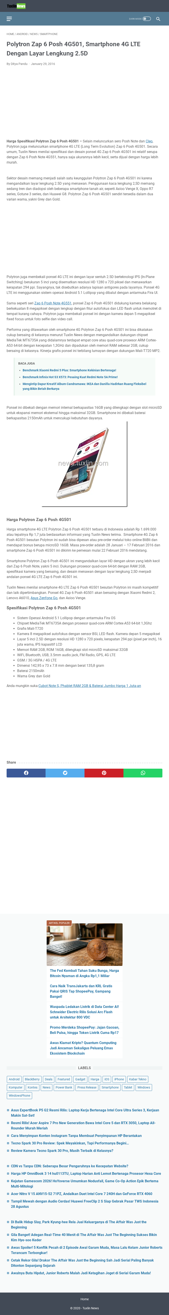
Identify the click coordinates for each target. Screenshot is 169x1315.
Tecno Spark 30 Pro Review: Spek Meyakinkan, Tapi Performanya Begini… (70, 1143)
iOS (107, 1079)
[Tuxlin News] (19, 6)
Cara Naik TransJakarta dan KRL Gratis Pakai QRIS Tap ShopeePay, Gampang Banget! (81, 991)
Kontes (32, 1087)
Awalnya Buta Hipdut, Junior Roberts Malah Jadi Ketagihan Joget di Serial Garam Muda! (81, 1273)
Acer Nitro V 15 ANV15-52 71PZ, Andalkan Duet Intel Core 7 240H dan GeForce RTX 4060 (81, 1194)
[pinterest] (103, 773)
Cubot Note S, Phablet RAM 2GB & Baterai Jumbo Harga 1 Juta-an (90, 686)
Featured (64, 1079)
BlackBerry (32, 1079)
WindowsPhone (19, 1095)
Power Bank (64, 1087)
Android (14, 1079)
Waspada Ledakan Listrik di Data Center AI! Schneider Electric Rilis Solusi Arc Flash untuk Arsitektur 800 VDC (84, 1012)
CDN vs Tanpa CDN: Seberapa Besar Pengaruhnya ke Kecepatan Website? (69, 1166)
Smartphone (110, 1087)
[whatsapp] (142, 773)
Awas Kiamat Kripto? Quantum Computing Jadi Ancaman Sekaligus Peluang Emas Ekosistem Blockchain (83, 1048)
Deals (48, 1079)
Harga (95, 1079)
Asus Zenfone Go (44, 598)
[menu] (12, 18)
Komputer (15, 1087)
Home (85, 1299)
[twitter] (65, 773)
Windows (144, 1087)
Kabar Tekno (137, 1079)
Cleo (149, 141)
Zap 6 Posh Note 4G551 (53, 303)
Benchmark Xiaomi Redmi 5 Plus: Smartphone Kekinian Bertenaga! (69, 370)
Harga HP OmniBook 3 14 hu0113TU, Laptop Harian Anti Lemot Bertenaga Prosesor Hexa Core (86, 1173)
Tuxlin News (91, 1308)
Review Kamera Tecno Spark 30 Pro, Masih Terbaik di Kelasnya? (62, 1151)
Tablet (128, 1087)
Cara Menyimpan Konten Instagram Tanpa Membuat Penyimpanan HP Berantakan (76, 1136)
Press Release (86, 1087)
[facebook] (26, 773)
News (46, 1087)
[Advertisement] (84, 102)
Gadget (80, 1079)
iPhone (119, 1079)
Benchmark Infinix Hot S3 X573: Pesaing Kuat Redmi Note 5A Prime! (70, 377)
